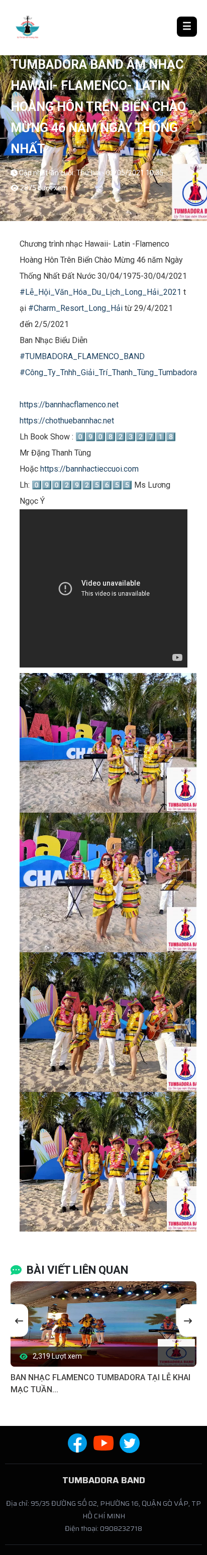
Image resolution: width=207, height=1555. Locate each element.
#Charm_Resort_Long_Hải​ (75, 308)
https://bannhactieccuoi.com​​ (89, 469)
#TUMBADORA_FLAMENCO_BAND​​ (82, 356)
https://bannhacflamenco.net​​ (69, 404)
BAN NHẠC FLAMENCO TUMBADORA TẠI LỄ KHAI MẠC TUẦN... (100, 1383)
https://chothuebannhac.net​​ (67, 420)
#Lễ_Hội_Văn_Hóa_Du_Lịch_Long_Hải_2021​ (100, 292)
